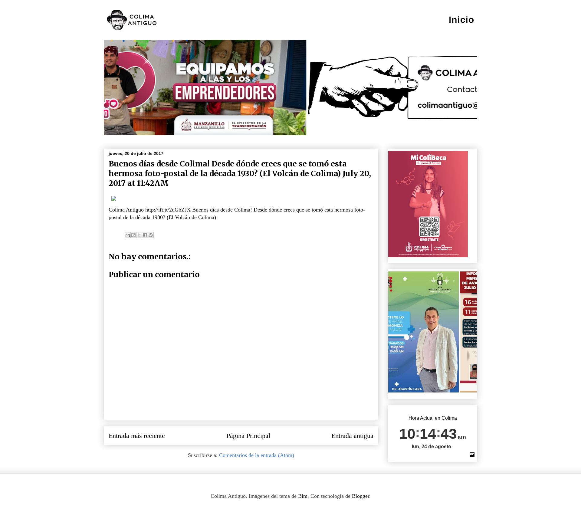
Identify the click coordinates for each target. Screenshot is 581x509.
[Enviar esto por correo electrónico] (128, 235)
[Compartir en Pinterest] (151, 235)
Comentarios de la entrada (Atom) (256, 455)
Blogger (360, 496)
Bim (302, 496)
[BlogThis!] (133, 235)
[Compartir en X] (139, 235)
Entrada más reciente (137, 435)
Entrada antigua (352, 435)
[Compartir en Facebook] (145, 235)
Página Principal (248, 435)
